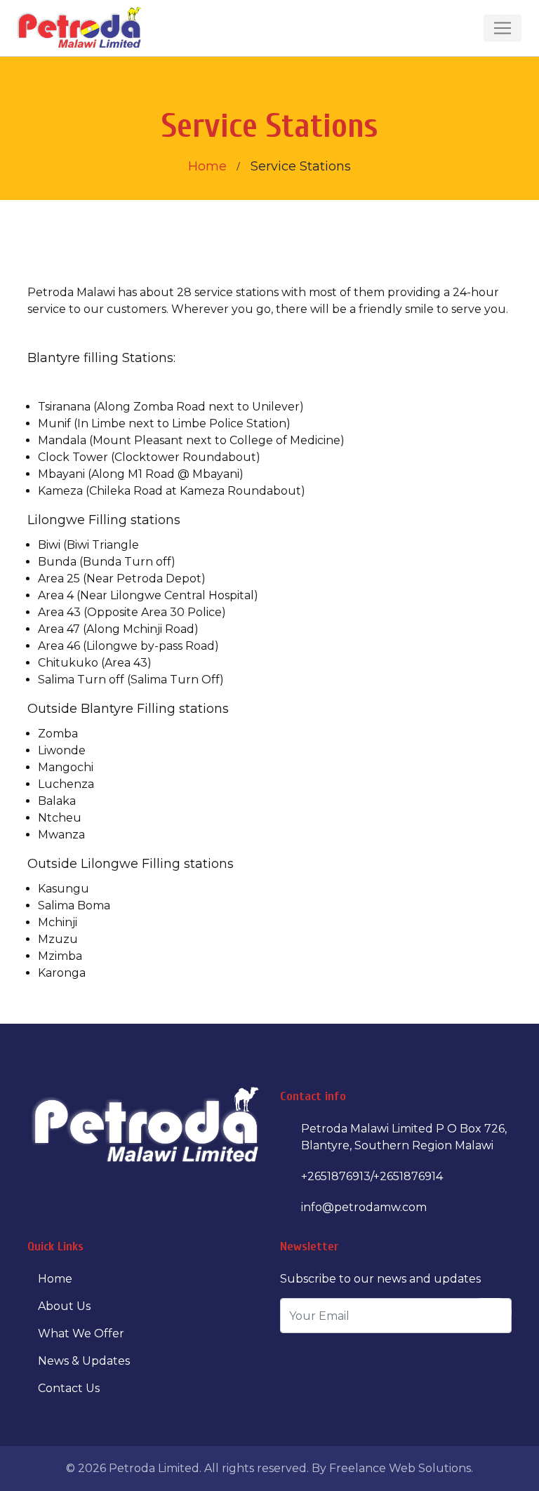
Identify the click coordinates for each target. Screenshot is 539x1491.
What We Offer (81, 1333)
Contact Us (69, 1388)
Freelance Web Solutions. (401, 1468)
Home (207, 166)
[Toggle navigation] (502, 28)
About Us (64, 1306)
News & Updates (84, 1361)
